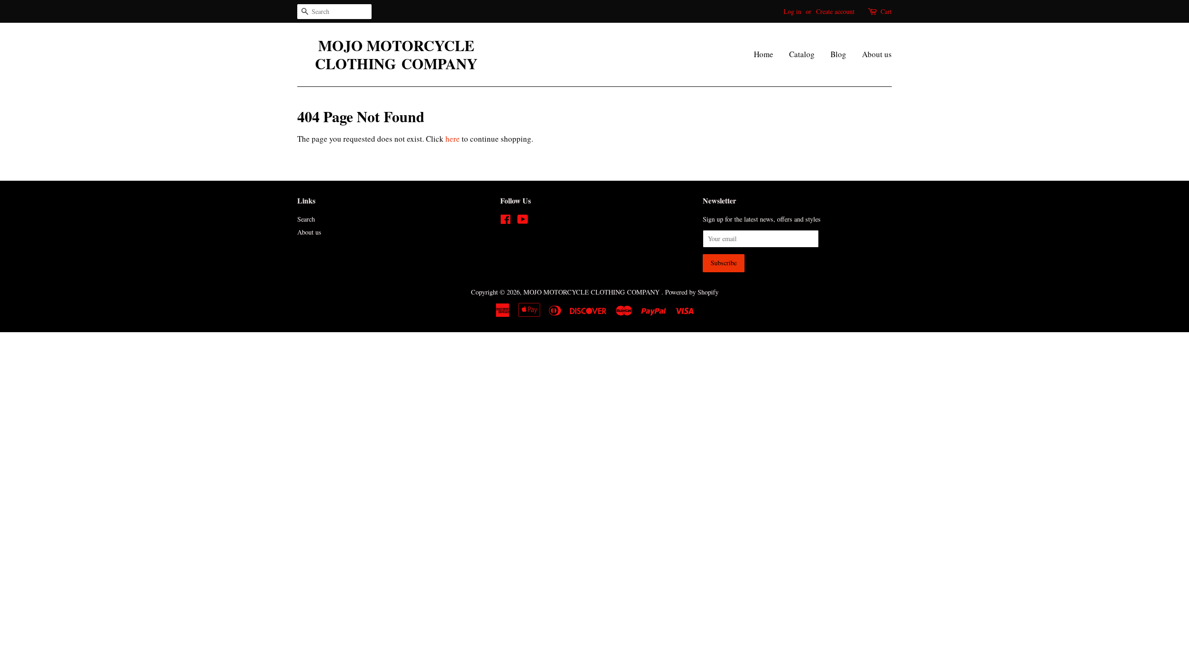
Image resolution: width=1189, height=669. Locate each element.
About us (877, 54)
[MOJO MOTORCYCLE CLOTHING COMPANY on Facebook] (505, 220)
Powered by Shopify (692, 292)
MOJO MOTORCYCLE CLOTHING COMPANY (396, 54)
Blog (838, 54)
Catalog (802, 54)
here (452, 138)
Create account (835, 11)
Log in (792, 11)
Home (763, 54)
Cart (886, 11)
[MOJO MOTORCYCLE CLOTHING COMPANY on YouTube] (522, 220)
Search (306, 219)
